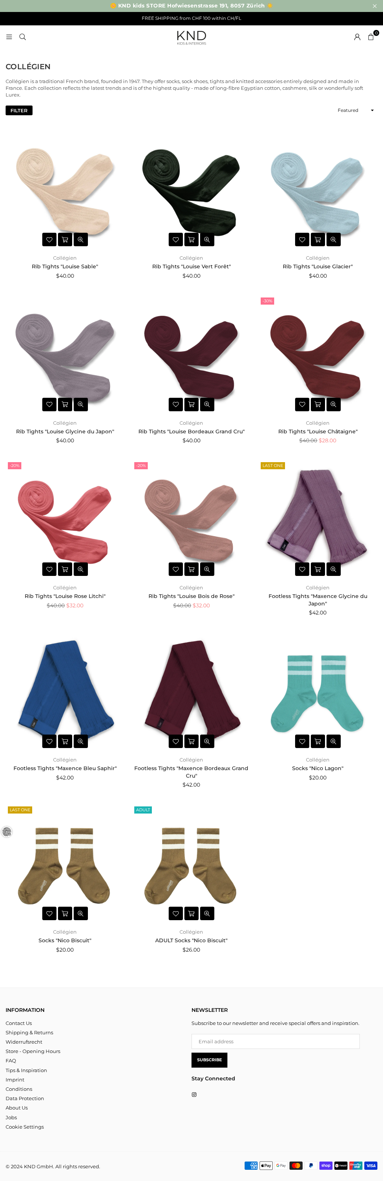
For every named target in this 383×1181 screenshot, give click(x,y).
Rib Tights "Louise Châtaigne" (318, 431)
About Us (17, 1108)
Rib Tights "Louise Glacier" (318, 266)
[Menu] (9, 37)
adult (143, 809)
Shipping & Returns (29, 1032)
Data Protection (25, 1098)
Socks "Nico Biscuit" (65, 940)
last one (273, 465)
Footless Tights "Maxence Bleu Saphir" (65, 768)
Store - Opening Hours (33, 1051)
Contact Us (19, 1023)
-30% (267, 300)
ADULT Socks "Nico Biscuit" (191, 940)
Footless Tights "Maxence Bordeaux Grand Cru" (191, 772)
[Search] (22, 37)
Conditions (19, 1089)
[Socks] (318, 691)
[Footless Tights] (318, 519)
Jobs (11, 1117)
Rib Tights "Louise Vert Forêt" (191, 266)
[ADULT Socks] (191, 864)
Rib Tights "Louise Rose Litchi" (65, 596)
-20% (14, 465)
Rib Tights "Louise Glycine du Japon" (65, 431)
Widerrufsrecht (24, 1042)
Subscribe (209, 1059)
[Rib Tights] (65, 190)
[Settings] (357, 36)
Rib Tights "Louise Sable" (65, 266)
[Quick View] (81, 239)
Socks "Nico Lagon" (317, 768)
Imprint (15, 1080)
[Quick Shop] (65, 239)
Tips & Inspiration (26, 1070)
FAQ (11, 1060)
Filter (19, 110)
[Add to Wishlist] (49, 239)
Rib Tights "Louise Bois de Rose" (191, 596)
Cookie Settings (25, 1127)
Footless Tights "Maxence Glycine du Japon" (318, 600)
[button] (370, 36)
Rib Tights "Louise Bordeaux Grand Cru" (191, 431)
